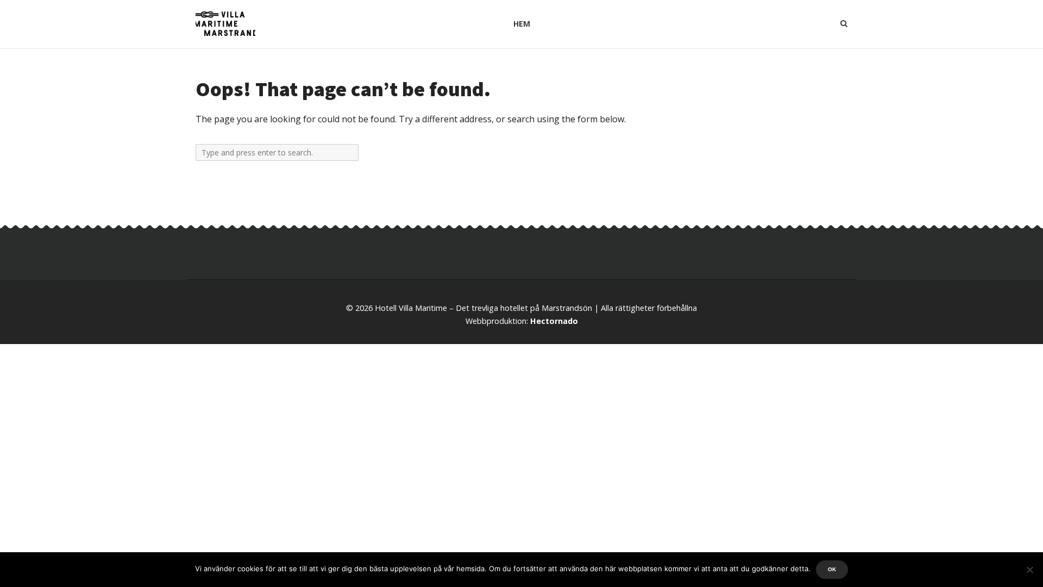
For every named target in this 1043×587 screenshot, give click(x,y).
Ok (832, 569)
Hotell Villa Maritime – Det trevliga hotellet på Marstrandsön (483, 308)
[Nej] (1029, 569)
